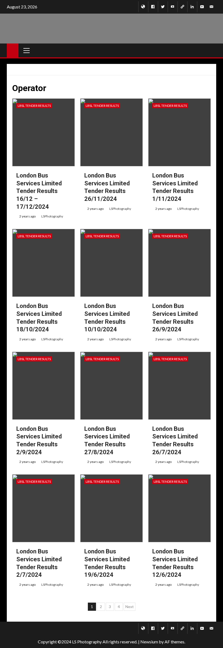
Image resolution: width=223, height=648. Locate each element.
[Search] (214, 50)
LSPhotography (52, 216)
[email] (211, 6)
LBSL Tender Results (34, 106)
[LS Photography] (143, 6)
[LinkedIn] (192, 6)
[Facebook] (153, 6)
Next (129, 606)
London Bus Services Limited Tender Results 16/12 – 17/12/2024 (39, 191)
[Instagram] (172, 6)
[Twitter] (163, 6)
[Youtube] (202, 6)
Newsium (149, 641)
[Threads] (182, 6)
